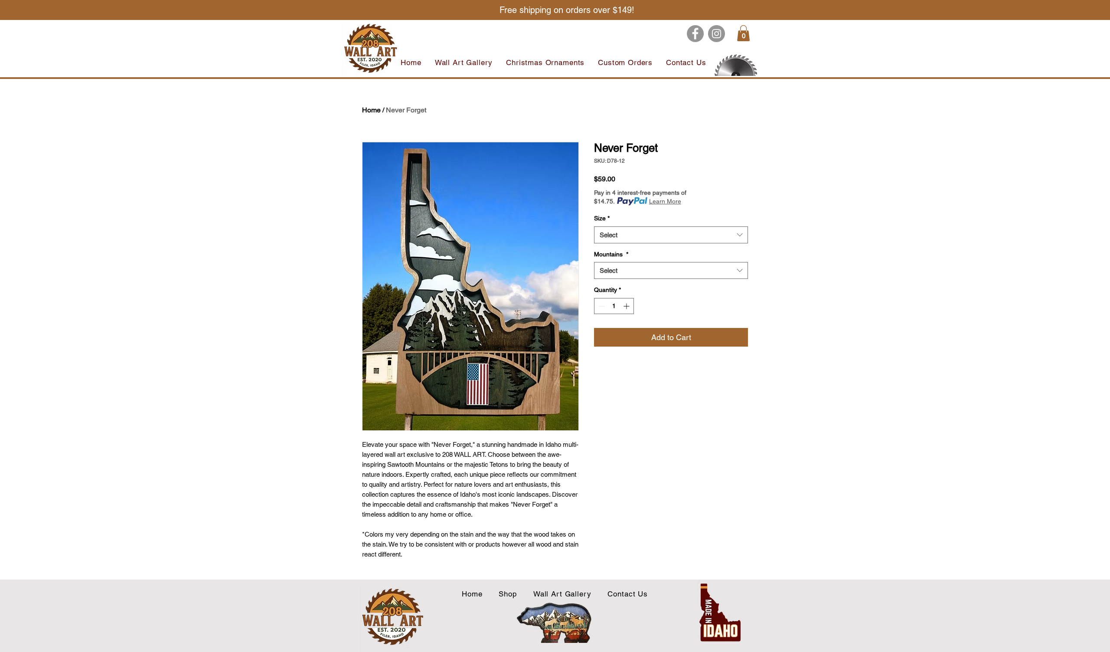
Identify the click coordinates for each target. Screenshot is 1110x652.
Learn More (665, 201)
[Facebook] (695, 33)
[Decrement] (600, 306)
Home (371, 110)
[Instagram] (716, 33)
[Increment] (627, 306)
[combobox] (671, 234)
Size (602, 218)
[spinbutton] (614, 306)
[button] (743, 33)
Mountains (611, 254)
